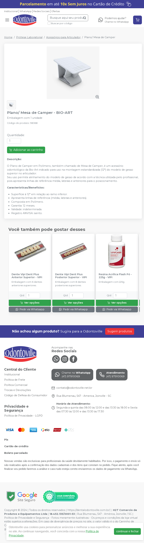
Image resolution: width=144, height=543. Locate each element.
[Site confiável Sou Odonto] (60, 496)
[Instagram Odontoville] (64, 358)
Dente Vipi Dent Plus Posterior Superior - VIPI (71, 276)
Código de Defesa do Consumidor (25, 395)
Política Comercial (15, 385)
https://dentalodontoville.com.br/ (88, 510)
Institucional (11, 11)
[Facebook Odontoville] (73, 358)
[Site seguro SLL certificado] (21, 496)
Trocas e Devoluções (17, 390)
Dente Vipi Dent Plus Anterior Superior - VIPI (27, 276)
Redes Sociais (41, 11)
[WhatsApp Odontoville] (55, 358)
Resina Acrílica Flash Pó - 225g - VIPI (115, 276)
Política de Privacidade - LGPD (23, 415)
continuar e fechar (127, 531)
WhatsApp (26, 11)
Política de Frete (14, 379)
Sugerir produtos (119, 331)
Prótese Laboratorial (29, 37)
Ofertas (55, 11)
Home (8, 37)
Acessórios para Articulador (63, 37)
